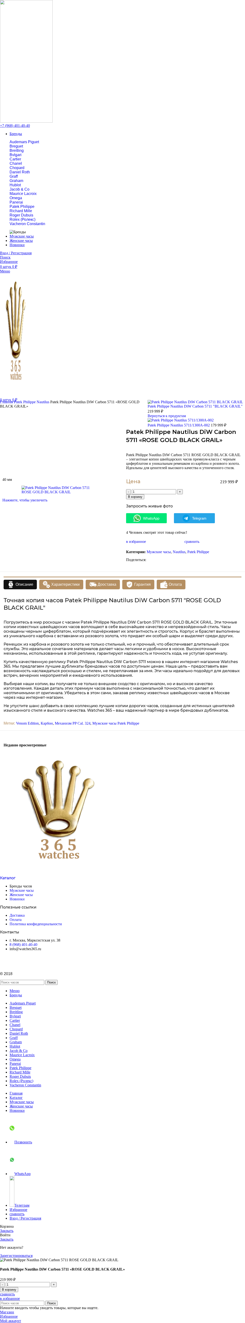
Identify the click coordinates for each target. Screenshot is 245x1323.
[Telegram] (6, 961)
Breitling (17, 150)
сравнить (17, 1214)
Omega (16, 198)
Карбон (47, 723)
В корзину (135, 497)
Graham (16, 181)
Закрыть (6, 1231)
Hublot (15, 185)
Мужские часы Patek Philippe (115, 723)
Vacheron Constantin (27, 224)
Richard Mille (21, 211)
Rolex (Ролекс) (22, 219)
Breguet (16, 146)
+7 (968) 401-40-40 (15, 126)
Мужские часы (159, 552)
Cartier (15, 159)
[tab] (20, 584)
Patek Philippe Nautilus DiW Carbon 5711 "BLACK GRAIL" (195, 406)
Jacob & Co (19, 189)
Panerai (16, 202)
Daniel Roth (20, 172)
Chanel (16, 163)
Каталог (8, 878)
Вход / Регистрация (25, 1218)
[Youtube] (19, 961)
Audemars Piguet (24, 142)
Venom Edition (27, 723)
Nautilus (43, 402)
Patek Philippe (22, 206)
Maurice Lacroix (23, 194)
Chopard (17, 168)
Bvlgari (16, 155)
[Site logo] (26, 121)
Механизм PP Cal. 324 (72, 723)
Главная (7, 402)
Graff (14, 176)
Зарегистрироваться (16, 1256)
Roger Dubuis (21, 215)
